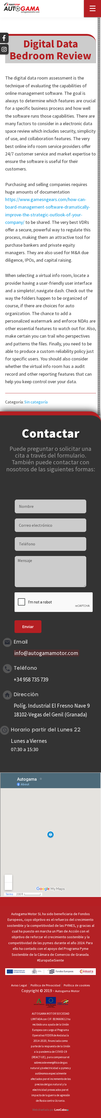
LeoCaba (61, 1109)
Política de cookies (77, 985)
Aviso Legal (19, 985)
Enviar (28, 626)
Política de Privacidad (45, 985)
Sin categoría (36, 401)
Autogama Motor (67, 991)
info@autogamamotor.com (46, 653)
